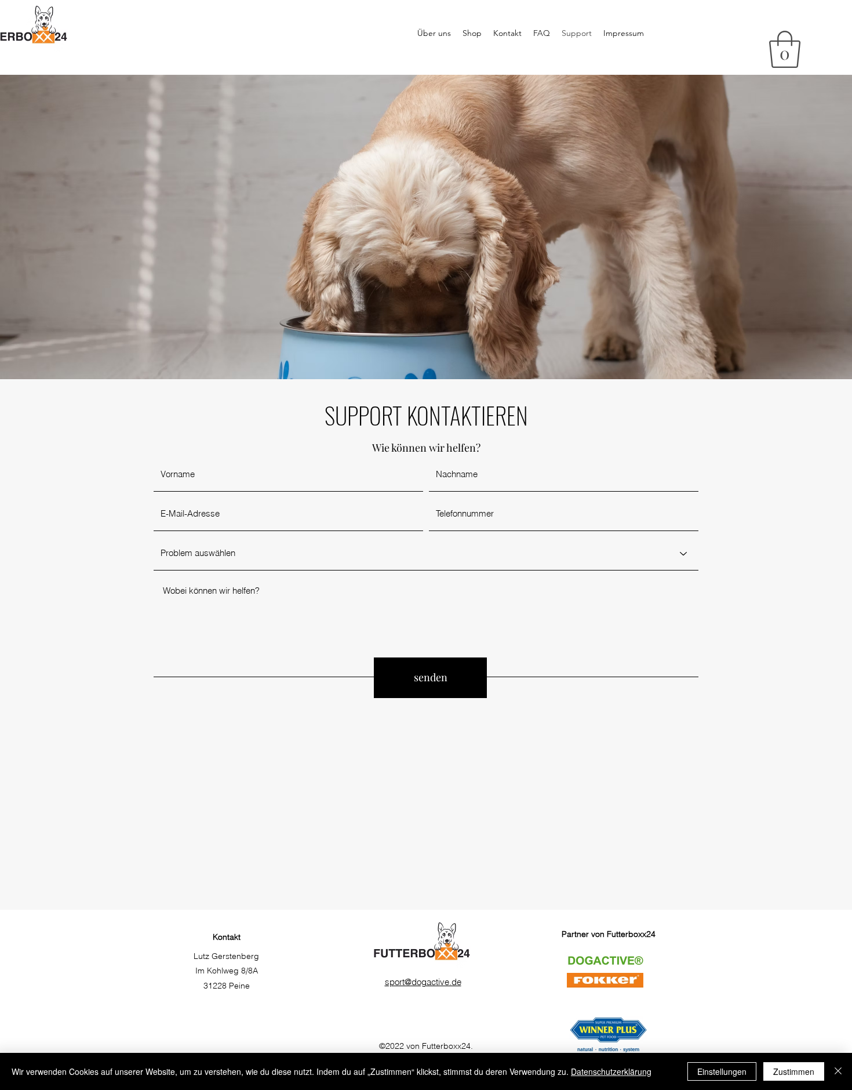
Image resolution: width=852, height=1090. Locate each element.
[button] (784, 49)
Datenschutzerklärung (611, 1071)
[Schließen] (838, 1071)
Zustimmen (793, 1071)
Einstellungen (722, 1071)
